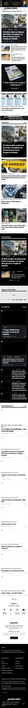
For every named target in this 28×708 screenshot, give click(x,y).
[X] (11, 611)
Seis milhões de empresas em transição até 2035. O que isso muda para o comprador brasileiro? (12, 453)
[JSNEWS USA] (10, 8)
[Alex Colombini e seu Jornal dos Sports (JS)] (14, 560)
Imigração (10, 29)
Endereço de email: (14, 631)
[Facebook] (4, 611)
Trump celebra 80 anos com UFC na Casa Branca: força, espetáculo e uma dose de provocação (13, 360)
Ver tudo (25, 122)
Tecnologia (17, 449)
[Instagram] (17, 611)
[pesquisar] (21, 8)
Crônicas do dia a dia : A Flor (8, 524)
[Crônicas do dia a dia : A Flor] (14, 514)
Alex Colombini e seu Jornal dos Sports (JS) (12, 571)
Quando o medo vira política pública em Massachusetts (11, 202)
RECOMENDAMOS (7, 406)
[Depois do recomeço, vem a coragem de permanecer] (14, 536)
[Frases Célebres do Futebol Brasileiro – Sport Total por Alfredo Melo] (14, 99)
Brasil (13, 54)
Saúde (13, 55)
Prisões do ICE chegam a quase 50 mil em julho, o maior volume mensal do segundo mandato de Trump (13, 227)
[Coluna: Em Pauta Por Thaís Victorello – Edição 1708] (14, 490)
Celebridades (5, 568)
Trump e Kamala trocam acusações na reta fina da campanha (11, 331)
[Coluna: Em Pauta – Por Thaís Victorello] (14, 583)
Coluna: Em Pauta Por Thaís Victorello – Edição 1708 (13, 501)
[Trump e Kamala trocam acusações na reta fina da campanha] (14, 318)
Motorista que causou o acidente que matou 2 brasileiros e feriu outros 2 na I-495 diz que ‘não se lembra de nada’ (13, 11)
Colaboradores (12, 106)
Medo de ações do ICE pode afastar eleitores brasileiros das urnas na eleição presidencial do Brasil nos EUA (18, 49)
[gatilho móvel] (2, 8)
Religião (21, 299)
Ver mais (25, 406)
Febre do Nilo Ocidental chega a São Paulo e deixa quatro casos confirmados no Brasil (18, 58)
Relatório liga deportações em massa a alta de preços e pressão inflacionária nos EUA (19, 397)
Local (15, 29)
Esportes (5, 106)
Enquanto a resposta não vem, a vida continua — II (13, 476)
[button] (25, 11)
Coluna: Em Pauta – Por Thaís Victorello (11, 593)
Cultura (13, 497)
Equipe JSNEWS (7, 336)
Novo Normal (19, 54)
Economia (18, 369)
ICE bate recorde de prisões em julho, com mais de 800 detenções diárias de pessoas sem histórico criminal (13, 177)
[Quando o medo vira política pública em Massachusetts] (14, 192)
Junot (7, 41)
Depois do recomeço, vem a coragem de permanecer (11, 547)
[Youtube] (24, 611)
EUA (5, 29)
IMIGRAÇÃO (5, 122)
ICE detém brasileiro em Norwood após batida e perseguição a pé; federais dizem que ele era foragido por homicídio (13, 35)
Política (25, 299)
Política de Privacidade (6, 704)
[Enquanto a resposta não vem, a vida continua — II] (14, 466)
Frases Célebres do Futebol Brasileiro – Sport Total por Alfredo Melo (12, 109)
